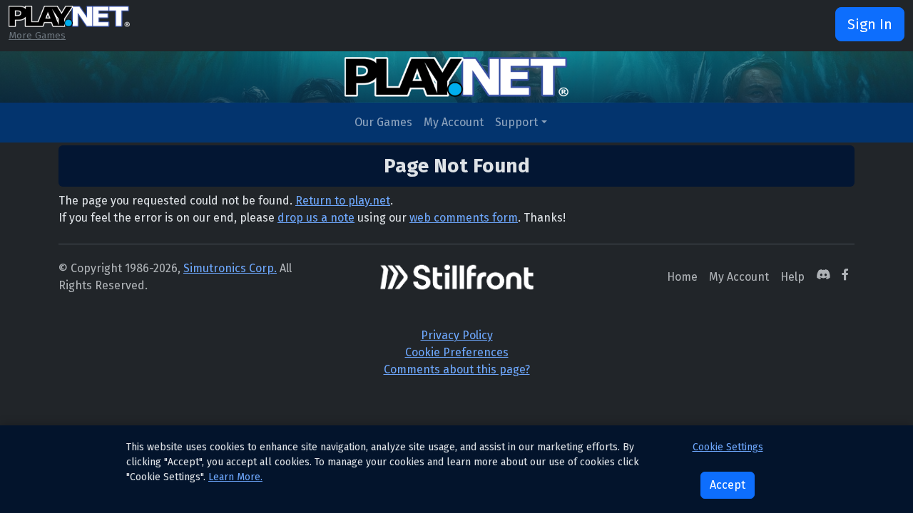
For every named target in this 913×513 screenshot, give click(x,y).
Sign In (869, 24)
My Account (454, 122)
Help (792, 277)
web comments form (463, 217)
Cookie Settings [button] (728, 447)
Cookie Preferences (457, 352)
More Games (37, 35)
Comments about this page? (457, 369)
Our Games (383, 122)
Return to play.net (342, 200)
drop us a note (316, 217)
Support (516, 122)
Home (682, 277)
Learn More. (235, 477)
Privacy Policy (457, 335)
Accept (727, 485)
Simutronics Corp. (230, 268)
